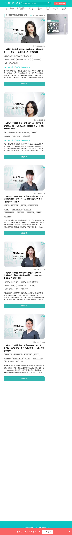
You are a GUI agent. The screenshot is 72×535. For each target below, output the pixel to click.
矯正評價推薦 (16, 136)
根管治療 (6, 209)
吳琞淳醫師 (20, 285)
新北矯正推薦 (26, 136)
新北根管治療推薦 (33, 205)
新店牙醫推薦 (34, 282)
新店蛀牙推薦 (30, 212)
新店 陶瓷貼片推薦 (13, 361)
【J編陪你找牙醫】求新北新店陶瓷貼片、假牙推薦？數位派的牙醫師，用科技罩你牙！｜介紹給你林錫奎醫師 (24, 348)
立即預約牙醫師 (60, 3)
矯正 (5, 132)
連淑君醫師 (20, 59)
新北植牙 (27, 358)
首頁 (31, 15)
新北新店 (27, 59)
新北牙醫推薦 (28, 56)
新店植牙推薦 (8, 56)
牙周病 (16, 282)
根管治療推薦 (20, 212)
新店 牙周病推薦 (29, 285)
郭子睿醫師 (7, 216)
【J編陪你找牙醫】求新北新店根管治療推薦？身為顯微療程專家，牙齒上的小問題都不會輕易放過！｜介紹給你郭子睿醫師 (24, 199)
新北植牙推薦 (13, 63)
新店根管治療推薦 (9, 212)
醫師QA (6, 205)
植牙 (5, 63)
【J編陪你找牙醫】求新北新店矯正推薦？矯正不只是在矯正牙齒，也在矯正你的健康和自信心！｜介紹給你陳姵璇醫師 (24, 126)
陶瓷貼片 (36, 354)
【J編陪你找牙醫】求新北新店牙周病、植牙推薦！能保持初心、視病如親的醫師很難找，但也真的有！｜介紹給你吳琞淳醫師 (24, 275)
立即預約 (48, 532)
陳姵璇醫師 (7, 136)
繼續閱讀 (24, 84)
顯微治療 (38, 212)
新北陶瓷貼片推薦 (38, 358)
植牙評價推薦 (36, 59)
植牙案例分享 (18, 56)
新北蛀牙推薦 (28, 209)
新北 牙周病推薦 (8, 289)
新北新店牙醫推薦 (9, 59)
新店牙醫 (23, 205)
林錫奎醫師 (7, 358)
